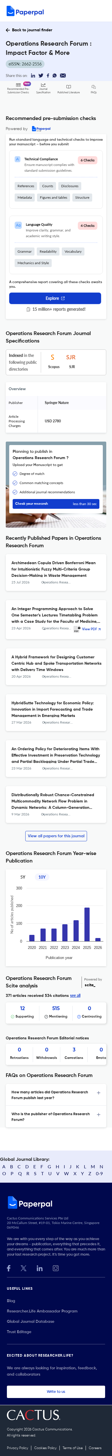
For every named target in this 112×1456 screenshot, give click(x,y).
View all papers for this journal (56, 836)
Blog (11, 1301)
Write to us (56, 1392)
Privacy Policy (17, 1448)
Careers (95, 1448)
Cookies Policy (45, 1448)
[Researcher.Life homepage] (56, 1202)
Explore (52, 298)
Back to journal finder (32, 30)
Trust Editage (19, 1332)
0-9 (99, 1173)
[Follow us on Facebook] (8, 1267)
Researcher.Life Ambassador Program (42, 1311)
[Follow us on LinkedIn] (40, 1267)
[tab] (56, 1095)
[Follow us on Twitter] (23, 1267)
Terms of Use (73, 1448)
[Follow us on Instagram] (56, 1267)
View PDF (89, 629)
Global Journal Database (30, 1322)
